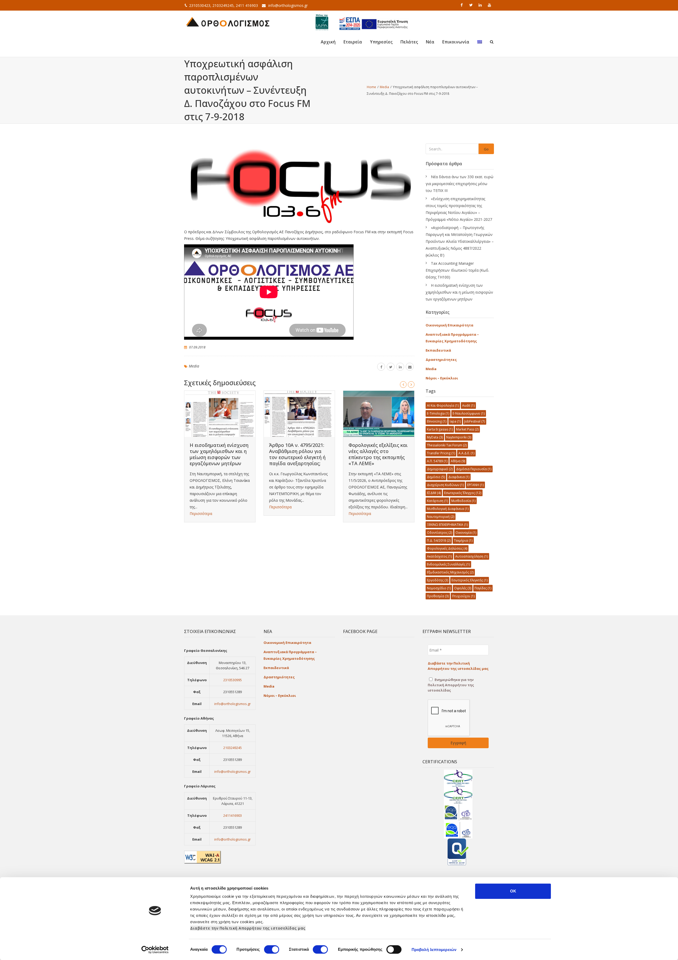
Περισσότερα (201, 513)
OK (513, 891)
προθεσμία (438, 596)
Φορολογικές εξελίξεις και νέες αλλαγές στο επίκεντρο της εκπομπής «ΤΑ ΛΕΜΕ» (378, 454)
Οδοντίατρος (439, 532)
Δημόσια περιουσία (473, 469)
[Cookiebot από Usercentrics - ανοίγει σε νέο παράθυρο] (155, 950)
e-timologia (438, 413)
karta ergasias (440, 429)
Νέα (430, 42)
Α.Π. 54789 (437, 461)
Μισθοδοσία (463, 501)
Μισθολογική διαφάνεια (448, 508)
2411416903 (232, 815)
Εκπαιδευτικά (438, 350)
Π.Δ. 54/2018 (438, 540)
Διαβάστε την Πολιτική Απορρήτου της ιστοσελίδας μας (248, 928)
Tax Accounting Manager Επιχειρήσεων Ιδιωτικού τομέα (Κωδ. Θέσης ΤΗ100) (457, 270)
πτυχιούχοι (463, 596)
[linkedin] (481, 5)
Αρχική (328, 42)
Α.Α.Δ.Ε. (466, 453)
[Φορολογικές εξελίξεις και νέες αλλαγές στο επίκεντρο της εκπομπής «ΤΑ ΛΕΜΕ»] (378, 414)
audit (468, 405)
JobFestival (474, 421)
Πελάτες (409, 42)
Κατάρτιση (437, 501)
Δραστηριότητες (441, 359)
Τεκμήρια (463, 540)
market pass (467, 429)
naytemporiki (458, 437)
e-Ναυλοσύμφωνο (469, 413)
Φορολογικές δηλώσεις (447, 548)
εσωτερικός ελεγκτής (470, 580)
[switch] (271, 949)
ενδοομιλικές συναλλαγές (448, 564)
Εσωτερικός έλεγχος (462, 493)
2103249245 (232, 747)
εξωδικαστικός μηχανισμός (450, 572)
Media (194, 366)
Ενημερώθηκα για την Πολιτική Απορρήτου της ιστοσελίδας (451, 685)
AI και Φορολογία (443, 405)
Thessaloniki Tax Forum (447, 445)
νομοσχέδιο (439, 588)
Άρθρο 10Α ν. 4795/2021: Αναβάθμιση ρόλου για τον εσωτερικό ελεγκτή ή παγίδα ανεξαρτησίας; (297, 454)
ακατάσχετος (439, 556)
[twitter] (471, 5)
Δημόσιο (436, 477)
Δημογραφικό (440, 469)
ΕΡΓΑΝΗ (475, 485)
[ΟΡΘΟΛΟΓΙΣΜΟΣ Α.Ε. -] (227, 21)
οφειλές (462, 588)
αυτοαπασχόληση (471, 556)
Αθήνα (458, 461)
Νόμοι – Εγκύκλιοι (442, 378)
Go (486, 149)
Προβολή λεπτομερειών (434, 949)
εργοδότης (437, 580)
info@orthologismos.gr (288, 5)
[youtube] (490, 5)
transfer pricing (441, 453)
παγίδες (483, 588)
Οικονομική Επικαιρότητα (449, 325)
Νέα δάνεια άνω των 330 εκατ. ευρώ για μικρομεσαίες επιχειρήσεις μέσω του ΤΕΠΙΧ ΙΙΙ (459, 183)
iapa (455, 421)
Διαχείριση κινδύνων (445, 485)
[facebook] (462, 5)
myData (435, 437)
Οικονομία (466, 532)
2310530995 (232, 680)
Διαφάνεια (458, 477)
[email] (410, 367)
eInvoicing (436, 421)
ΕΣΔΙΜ (434, 493)
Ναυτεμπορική (440, 516)
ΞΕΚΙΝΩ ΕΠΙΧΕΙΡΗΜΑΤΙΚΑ (447, 524)
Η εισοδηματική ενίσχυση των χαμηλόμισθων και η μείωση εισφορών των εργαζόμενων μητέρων (219, 454)
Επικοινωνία (455, 42)
